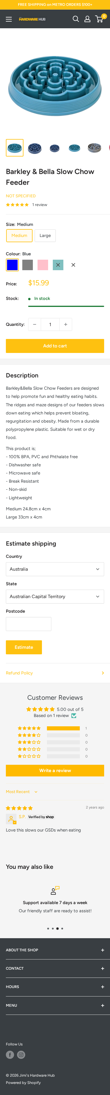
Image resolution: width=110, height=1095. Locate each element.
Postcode (15, 611)
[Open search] (76, 19)
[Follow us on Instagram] (21, 1055)
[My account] (87, 19)
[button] (29, 728)
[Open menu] (9, 19)
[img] (19, 808)
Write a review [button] (55, 770)
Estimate (24, 647)
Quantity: (15, 324)
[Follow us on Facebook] (10, 1055)
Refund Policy (19, 673)
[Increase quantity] (66, 324)
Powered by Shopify (23, 1082)
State (11, 583)
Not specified (21, 196)
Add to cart (55, 346)
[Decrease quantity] (34, 324)
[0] (99, 18)
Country (14, 556)
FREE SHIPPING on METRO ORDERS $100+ (55, 4)
